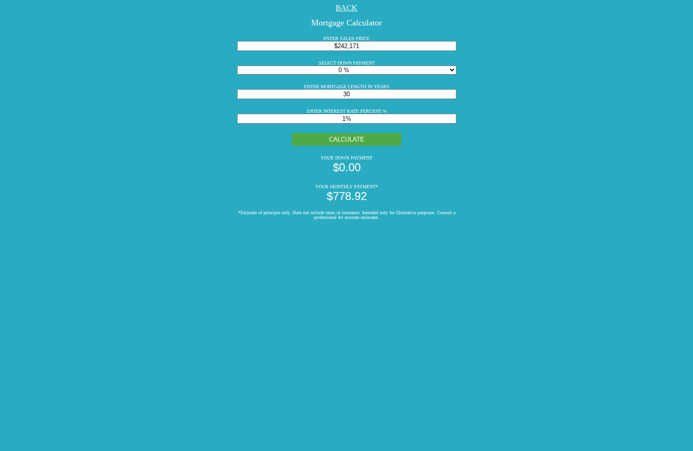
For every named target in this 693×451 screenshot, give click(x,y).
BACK (346, 8)
